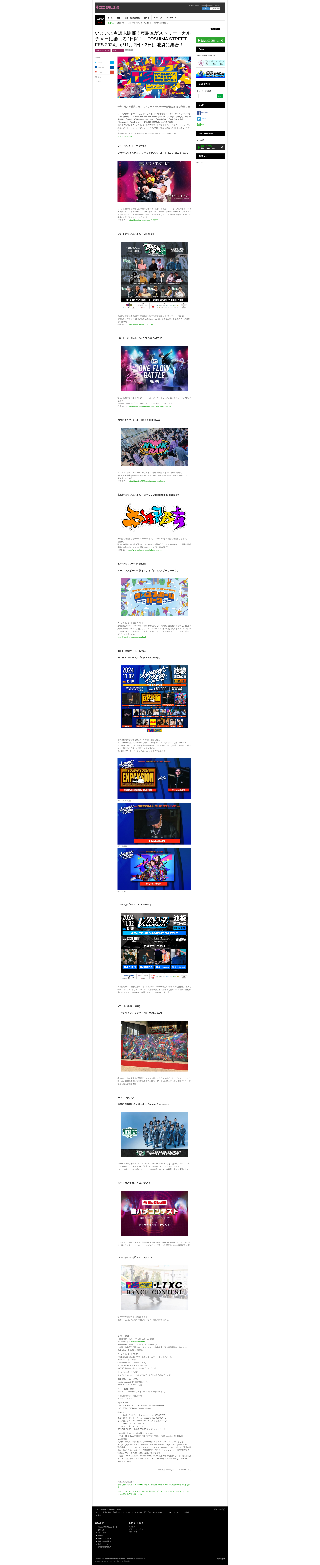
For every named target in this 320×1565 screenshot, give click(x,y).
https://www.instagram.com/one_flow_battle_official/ (150, 406)
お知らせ (101, 1530)
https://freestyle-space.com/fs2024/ (143, 220)
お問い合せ (133, 1532)
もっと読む (200, 140)
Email (99, 77)
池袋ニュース (118, 50)
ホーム (110, 18)
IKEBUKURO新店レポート (108, 1527)
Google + (101, 72)
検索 (118, 18)
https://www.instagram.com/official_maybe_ (144, 550)
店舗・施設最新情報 (132, 18)
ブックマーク (171, 18)
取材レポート (103, 1533)
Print (99, 82)
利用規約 (132, 1527)
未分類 (100, 1535)
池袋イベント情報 (102, 50)
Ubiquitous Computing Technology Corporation (119, 1558)
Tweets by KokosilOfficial (205, 55)
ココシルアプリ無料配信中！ (126, 23)
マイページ (158, 18)
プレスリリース (181, 1469)
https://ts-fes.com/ (125, 136)
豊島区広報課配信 (104, 1547)
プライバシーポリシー (137, 1529)
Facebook (101, 67)
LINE (203, 124)
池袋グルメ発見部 (104, 1541)
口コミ (146, 18)
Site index (218, 1509)
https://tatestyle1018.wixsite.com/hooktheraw (147, 481)
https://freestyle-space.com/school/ (132, 637)
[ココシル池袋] (130, 7)
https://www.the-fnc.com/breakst (142, 324)
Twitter (100, 63)
